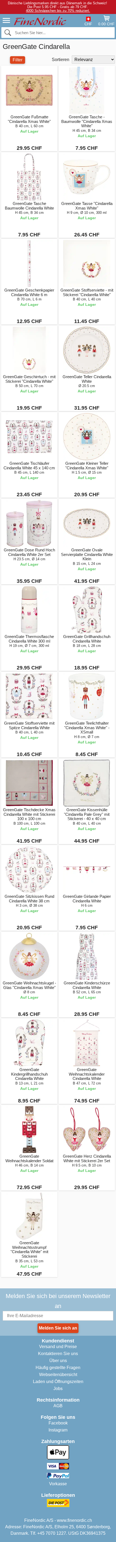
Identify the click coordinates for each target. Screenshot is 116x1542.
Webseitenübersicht (58, 1374)
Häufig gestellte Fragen (58, 1367)
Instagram (58, 1430)
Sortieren (60, 59)
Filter (17, 60)
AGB (58, 1405)
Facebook (58, 1423)
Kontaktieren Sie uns (58, 1353)
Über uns (58, 1360)
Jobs (58, 1388)
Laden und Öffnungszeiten (58, 1381)
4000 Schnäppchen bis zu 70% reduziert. (58, 11)
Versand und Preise (58, 1346)
